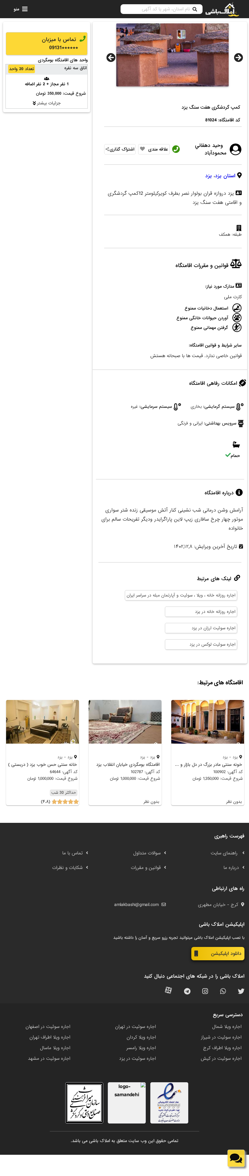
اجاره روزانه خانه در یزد (215, 611)
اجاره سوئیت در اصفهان (48, 1026)
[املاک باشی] (222, 9)
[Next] (238, 57)
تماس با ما (72, 853)
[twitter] (241, 991)
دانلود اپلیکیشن (226, 953)
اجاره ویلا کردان (141, 1037)
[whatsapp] (223, 991)
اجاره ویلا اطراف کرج (222, 1048)
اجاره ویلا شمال (226, 1026)
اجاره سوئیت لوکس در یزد (212, 644)
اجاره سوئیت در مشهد (49, 1058)
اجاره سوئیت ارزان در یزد (213, 628)
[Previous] (111, 57)
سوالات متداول (147, 853)
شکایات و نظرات (67, 867)
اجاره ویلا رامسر (141, 1048)
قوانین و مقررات (146, 867)
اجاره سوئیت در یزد (137, 1058)
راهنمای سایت (225, 853)
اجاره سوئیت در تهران (135, 1026)
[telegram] (187, 991)
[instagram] (205, 991)
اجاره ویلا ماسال (55, 1048)
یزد (208, 176)
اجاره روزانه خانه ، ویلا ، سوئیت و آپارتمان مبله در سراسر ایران (181, 595)
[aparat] (168, 991)
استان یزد (225, 176)
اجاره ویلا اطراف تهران (49, 1037)
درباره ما (231, 867)
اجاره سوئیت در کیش (221, 1058)
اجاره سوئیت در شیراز (221, 1037)
